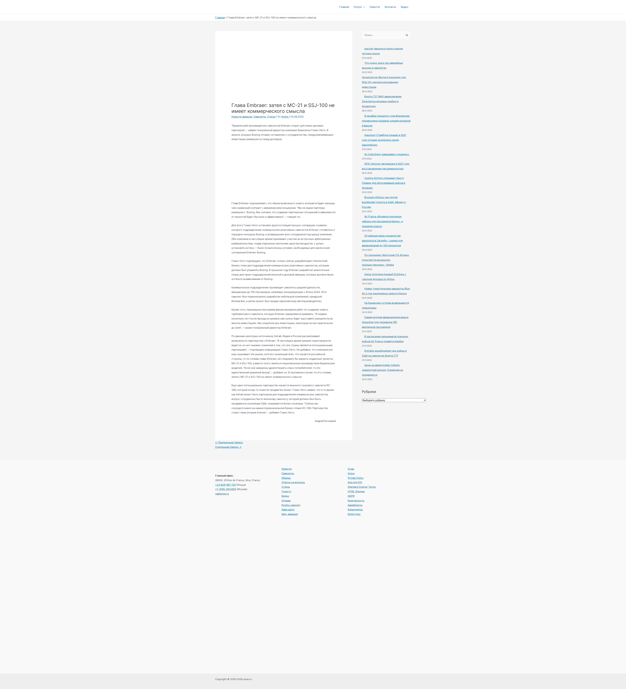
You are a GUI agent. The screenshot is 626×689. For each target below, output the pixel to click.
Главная (344, 6)
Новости (375, 6)
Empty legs (354, 514)
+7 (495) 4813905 (225, 489)
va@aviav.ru (222, 493)
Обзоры (286, 477)
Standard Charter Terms (362, 486)
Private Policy (356, 477)
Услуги (358, 6)
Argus (351, 473)
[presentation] (363, 7)
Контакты (390, 6)
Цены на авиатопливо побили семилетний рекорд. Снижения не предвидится (382, 370)
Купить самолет (291, 505)
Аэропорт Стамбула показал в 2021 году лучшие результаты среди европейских (384, 140)
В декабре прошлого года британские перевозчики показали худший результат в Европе (386, 120)
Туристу (286, 491)
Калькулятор (355, 509)
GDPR (351, 496)
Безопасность (356, 500)
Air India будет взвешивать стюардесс (386, 154)
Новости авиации (241, 116)
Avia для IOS (355, 482)
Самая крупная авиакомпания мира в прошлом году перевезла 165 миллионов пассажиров (385, 322)
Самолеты (259, 116)
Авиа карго (288, 509)
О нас (351, 468)
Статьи (271, 116)
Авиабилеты (355, 505)
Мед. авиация (290, 514)
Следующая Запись (228, 447)
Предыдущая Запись (229, 442)
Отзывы (286, 500)
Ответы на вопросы (293, 482)
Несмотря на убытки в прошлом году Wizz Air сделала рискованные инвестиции (384, 82)
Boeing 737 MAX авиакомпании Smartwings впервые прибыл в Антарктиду (382, 101)
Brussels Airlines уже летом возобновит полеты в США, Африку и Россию (384, 202)
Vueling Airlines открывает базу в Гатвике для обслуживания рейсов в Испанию (383, 182)
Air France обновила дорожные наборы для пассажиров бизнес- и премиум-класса (382, 221)
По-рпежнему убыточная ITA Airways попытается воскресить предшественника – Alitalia (385, 259)
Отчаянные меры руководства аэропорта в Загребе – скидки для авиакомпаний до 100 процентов (382, 240)
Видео (404, 6)
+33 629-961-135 (225, 484)
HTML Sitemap (356, 491)
